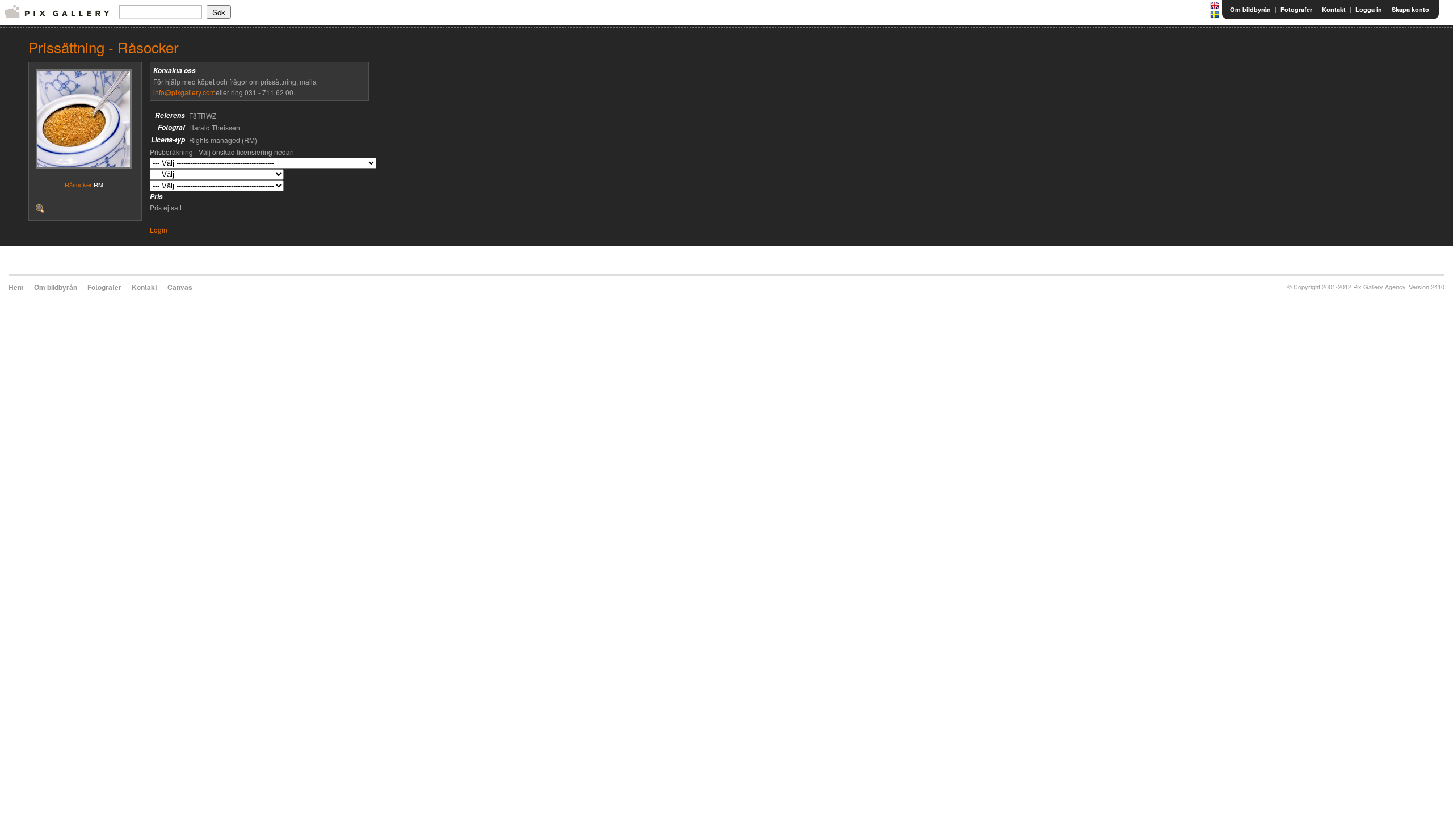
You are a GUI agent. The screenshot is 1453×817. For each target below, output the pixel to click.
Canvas (179, 287)
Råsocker (78, 184)
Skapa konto (1410, 9)
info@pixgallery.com (184, 92)
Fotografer (1296, 9)
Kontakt (1334, 9)
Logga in (1368, 9)
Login (158, 229)
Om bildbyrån (1250, 9)
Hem (16, 287)
